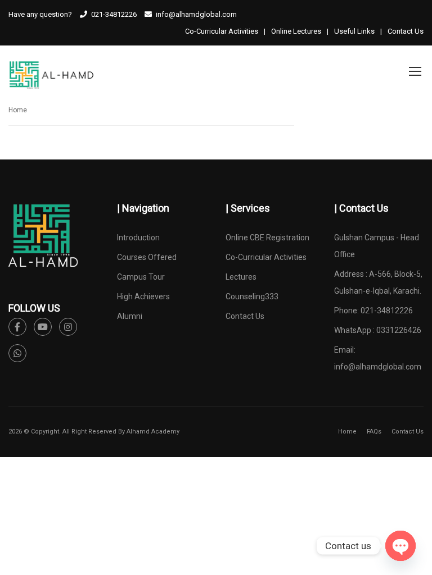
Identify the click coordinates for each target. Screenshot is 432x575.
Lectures (241, 276)
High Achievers (143, 296)
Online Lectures (296, 31)
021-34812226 (114, 14)
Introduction (138, 237)
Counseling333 (252, 296)
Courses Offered (147, 257)
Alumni (129, 316)
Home (17, 110)
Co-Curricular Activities (221, 31)
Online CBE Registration (267, 237)
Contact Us (406, 31)
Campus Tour (141, 276)
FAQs (374, 431)
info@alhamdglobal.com (377, 366)
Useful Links (354, 31)
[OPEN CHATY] (400, 546)
